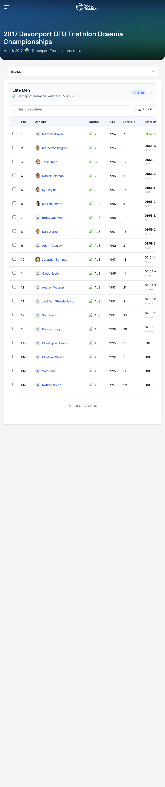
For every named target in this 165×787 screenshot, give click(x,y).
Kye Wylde (49, 190)
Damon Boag (51, 329)
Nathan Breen (51, 385)
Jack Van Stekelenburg (57, 301)
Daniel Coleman (53, 176)
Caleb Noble (50, 273)
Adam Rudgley (52, 245)
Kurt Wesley (50, 232)
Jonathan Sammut (55, 259)
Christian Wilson (53, 357)
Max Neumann (52, 204)
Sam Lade (49, 371)
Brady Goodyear (53, 218)
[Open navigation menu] (7, 7)
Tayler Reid (49, 162)
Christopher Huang (55, 343)
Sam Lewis (49, 315)
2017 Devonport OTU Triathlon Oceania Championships (63, 37)
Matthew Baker (52, 134)
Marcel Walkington (54, 148)
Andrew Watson (53, 287)
